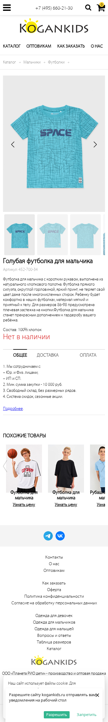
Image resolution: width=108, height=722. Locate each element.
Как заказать (71, 46)
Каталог (11, 46)
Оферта (54, 589)
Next (99, 474)
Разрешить (56, 714)
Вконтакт (60, 536)
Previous (9, 474)
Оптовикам (38, 46)
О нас (97, 46)
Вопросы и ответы (54, 635)
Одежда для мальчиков (54, 622)
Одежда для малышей (54, 628)
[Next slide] (95, 144)
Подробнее (13, 408)
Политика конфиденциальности (54, 596)
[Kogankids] (54, 25)
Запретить (87, 714)
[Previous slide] (13, 144)
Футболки (56, 62)
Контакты (54, 557)
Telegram (48, 536)
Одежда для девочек (54, 615)
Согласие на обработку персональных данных (54, 603)
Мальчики (31, 62)
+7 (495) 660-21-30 (54, 8)
